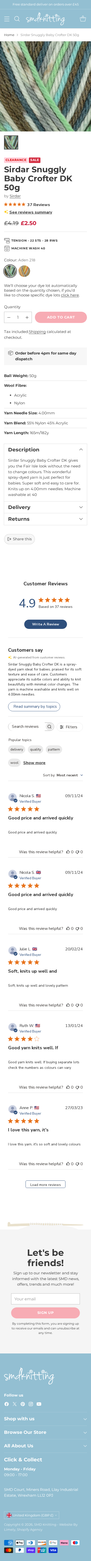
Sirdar (15, 196)
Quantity (12, 306)
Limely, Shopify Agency (23, 1529)
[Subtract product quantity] (8, 317)
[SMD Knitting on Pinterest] (23, 1405)
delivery (16, 749)
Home (9, 35)
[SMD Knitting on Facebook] (7, 1405)
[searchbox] (26, 727)
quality (35, 749)
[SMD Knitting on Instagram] (31, 1405)
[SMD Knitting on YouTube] (39, 1405)
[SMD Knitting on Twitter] (15, 1405)
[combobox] (63, 775)
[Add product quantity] (27, 317)
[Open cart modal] (83, 19)
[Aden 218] (10, 271)
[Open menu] (7, 19)
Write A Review (45, 624)
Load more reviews (45, 1184)
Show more (34, 763)
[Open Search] (17, 19)
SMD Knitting (45, 1524)
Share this (22, 539)
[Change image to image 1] (11, 142)
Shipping (37, 331)
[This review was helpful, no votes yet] (68, 852)
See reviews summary (30, 212)
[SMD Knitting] (45, 18)
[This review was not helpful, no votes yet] (77, 852)
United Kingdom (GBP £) (33, 1515)
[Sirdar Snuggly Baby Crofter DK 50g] (45, 86)
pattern (54, 749)
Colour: (19, 260)
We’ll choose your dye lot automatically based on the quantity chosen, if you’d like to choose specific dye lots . (42, 290)
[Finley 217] (24, 271)
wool (14, 762)
